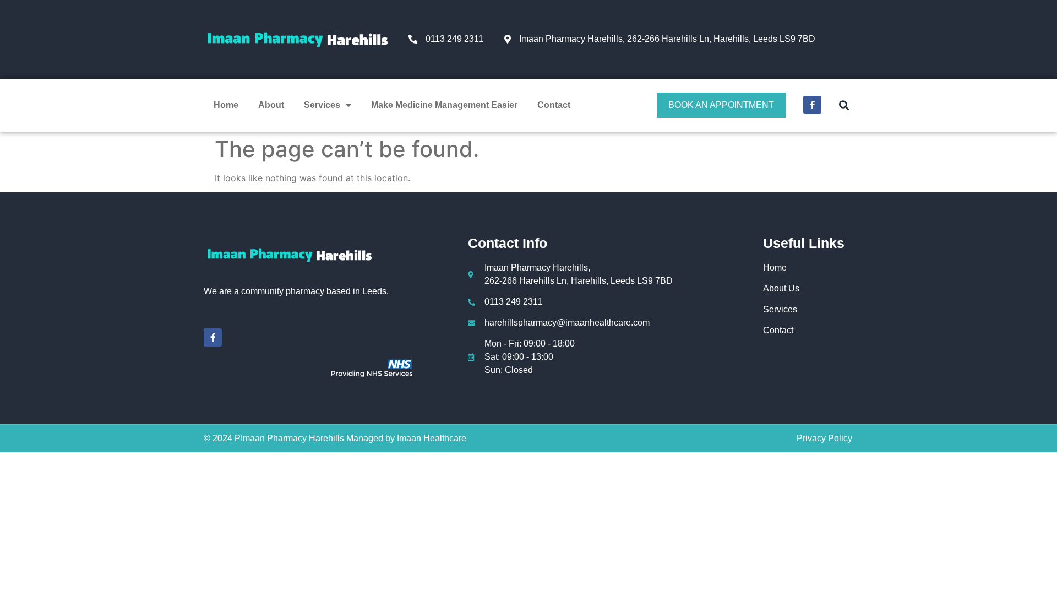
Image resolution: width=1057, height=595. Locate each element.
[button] (844, 105)
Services (322, 105)
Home (226, 105)
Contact (553, 105)
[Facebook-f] (812, 105)
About (271, 105)
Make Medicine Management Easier (444, 105)
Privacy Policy (824, 438)
